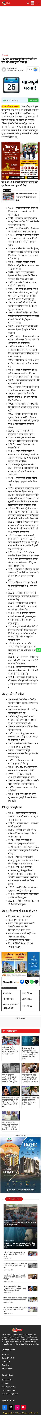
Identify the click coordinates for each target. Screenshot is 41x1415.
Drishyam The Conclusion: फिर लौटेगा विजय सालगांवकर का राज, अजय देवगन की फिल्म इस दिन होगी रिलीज (30, 1053)
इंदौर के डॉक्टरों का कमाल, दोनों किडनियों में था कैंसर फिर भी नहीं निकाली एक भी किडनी (10, 1125)
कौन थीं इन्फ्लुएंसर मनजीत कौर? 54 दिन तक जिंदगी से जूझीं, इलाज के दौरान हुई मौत (9, 1078)
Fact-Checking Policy (10, 1394)
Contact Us (6, 1361)
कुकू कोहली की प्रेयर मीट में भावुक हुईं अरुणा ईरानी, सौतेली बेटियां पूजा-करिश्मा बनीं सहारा (30, 1078)
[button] (28, 3)
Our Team (5, 1383)
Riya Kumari (13, 68)
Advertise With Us (8, 1387)
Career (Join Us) (8, 1358)
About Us (5, 1354)
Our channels (7, 1380)
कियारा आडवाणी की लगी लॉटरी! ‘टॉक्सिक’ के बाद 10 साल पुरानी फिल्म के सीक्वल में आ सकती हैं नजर (10, 1102)
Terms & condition (8, 1390)
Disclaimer (5, 1365)
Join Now (27, 993)
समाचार (6, 55)
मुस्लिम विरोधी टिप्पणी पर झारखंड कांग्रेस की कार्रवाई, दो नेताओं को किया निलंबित (30, 1101)
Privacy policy (7, 1368)
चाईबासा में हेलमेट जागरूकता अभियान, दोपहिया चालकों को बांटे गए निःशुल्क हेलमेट (26, 197)
